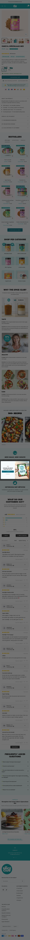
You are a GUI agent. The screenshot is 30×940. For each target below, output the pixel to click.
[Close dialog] (28, 462)
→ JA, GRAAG (8, 471)
